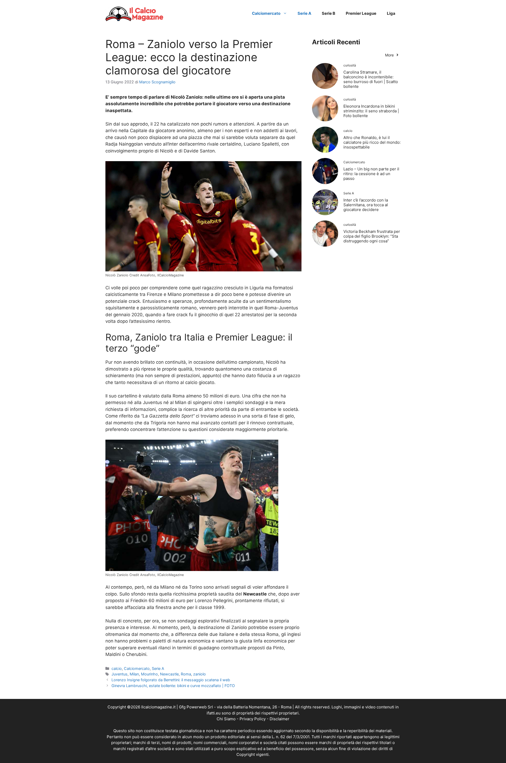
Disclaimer (279, 718)
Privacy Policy (253, 718)
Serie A (304, 13)
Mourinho (149, 674)
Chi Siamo (226, 718)
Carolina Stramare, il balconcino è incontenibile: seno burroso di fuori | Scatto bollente (370, 79)
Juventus (119, 674)
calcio (116, 668)
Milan (134, 674)
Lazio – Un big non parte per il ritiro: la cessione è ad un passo (371, 173)
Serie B (328, 13)
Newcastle (169, 674)
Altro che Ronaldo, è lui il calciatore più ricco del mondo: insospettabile (372, 142)
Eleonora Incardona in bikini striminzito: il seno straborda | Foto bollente (371, 111)
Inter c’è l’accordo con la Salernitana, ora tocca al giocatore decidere (365, 205)
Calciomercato (266, 13)
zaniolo (199, 674)
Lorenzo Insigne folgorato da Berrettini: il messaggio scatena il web (170, 680)
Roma (186, 674)
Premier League (361, 13)
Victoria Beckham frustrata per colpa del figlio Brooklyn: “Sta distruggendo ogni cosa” (371, 236)
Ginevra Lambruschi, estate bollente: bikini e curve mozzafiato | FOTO (173, 685)
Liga (391, 13)
